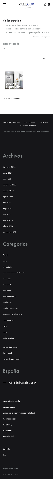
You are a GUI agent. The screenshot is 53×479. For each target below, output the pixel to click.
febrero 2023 (8, 226)
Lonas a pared (9, 407)
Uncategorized (8, 320)
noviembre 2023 (9, 185)
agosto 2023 (8, 196)
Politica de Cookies (10, 347)
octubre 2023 (8, 191)
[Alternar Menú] (4, 4)
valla (5, 326)
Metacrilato (7, 267)
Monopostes (7, 284)
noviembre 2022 (9, 232)
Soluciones (44, 122)
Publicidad (7, 290)
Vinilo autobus (8, 338)
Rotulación (7, 302)
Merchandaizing (9, 419)
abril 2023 (7, 214)
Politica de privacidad (11, 359)
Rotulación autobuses (11, 308)
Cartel (5, 255)
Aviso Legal (7, 353)
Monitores (7, 279)
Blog (4, 455)
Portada (35, 37)
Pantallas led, (8, 436)
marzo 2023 (8, 220)
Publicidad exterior (10, 296)
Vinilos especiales (12, 98)
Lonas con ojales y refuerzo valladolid (19, 413)
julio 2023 (7, 202)
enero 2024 (7, 179)
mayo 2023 (7, 208)
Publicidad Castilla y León (22, 382)
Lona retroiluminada (11, 401)
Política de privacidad (11, 122)
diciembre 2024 (9, 167)
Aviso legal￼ (29, 122)
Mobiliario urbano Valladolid (14, 273)
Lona (5, 261)
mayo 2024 (7, 173)
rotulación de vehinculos (12, 314)
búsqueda (13, 48)
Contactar (6, 449)
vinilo (5, 332)
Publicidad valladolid (28, 125)
